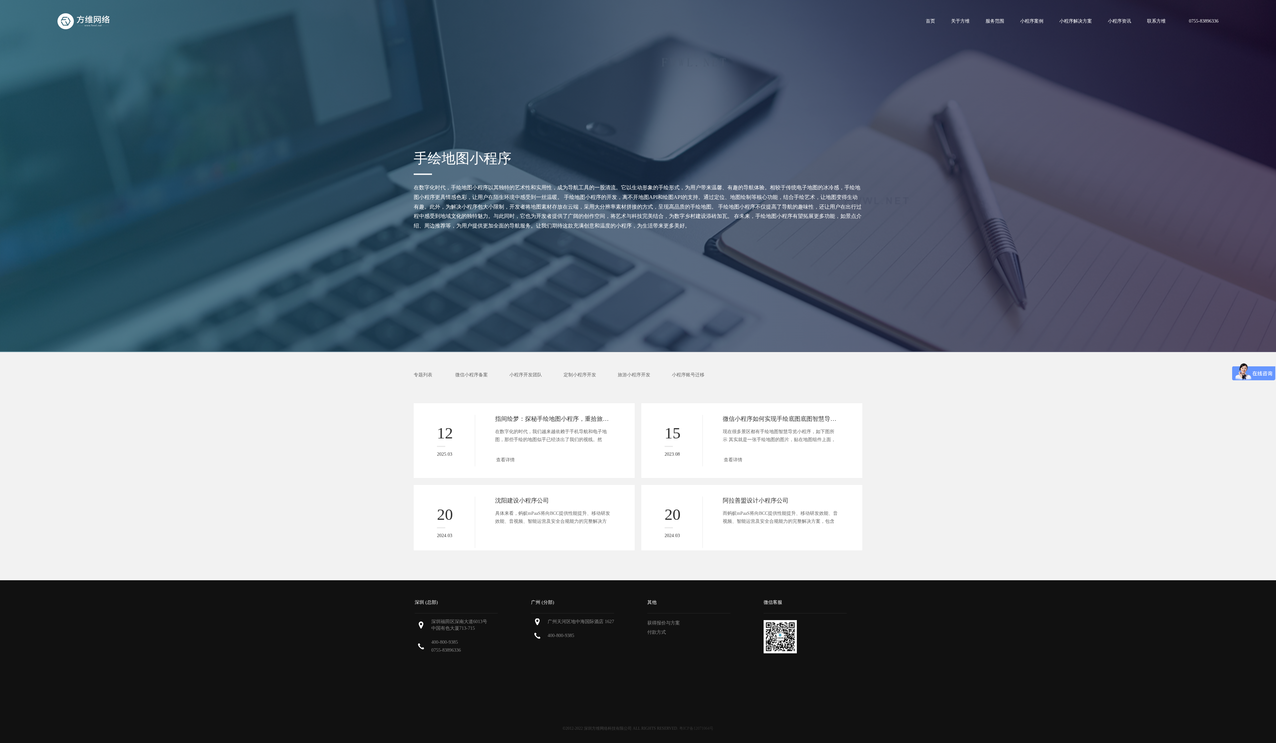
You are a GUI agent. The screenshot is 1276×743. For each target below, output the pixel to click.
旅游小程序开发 (634, 374)
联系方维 (1156, 21)
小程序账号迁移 (688, 374)
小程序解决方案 (1075, 21)
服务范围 (995, 21)
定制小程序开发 (580, 374)
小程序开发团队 (525, 374)
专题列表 (423, 374)
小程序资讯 (1119, 21)
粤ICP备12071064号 (696, 728)
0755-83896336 (446, 650)
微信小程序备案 (471, 374)
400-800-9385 (444, 642)
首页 (930, 21)
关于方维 (960, 21)
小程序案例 (1031, 21)
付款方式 (656, 632)
